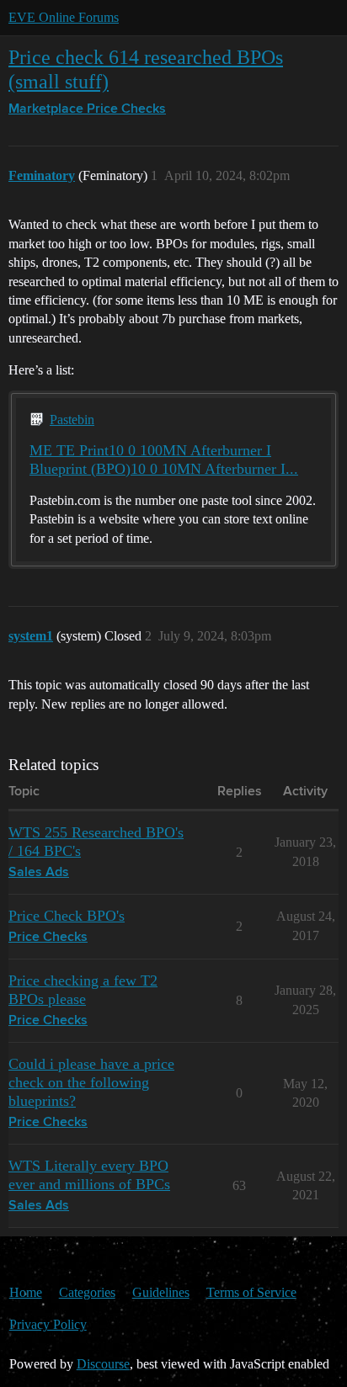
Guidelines (161, 1292)
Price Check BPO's (66, 915)
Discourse (103, 1364)
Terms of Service (251, 1292)
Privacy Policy (48, 1324)
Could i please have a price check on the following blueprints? (91, 1082)
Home (25, 1292)
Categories (87, 1292)
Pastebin (72, 419)
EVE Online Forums (63, 17)
